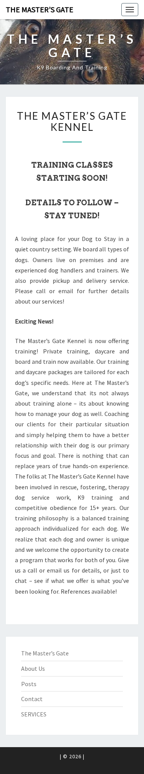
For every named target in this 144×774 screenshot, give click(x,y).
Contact (32, 699)
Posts (28, 684)
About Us (33, 668)
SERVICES (33, 714)
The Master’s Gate (39, 9)
